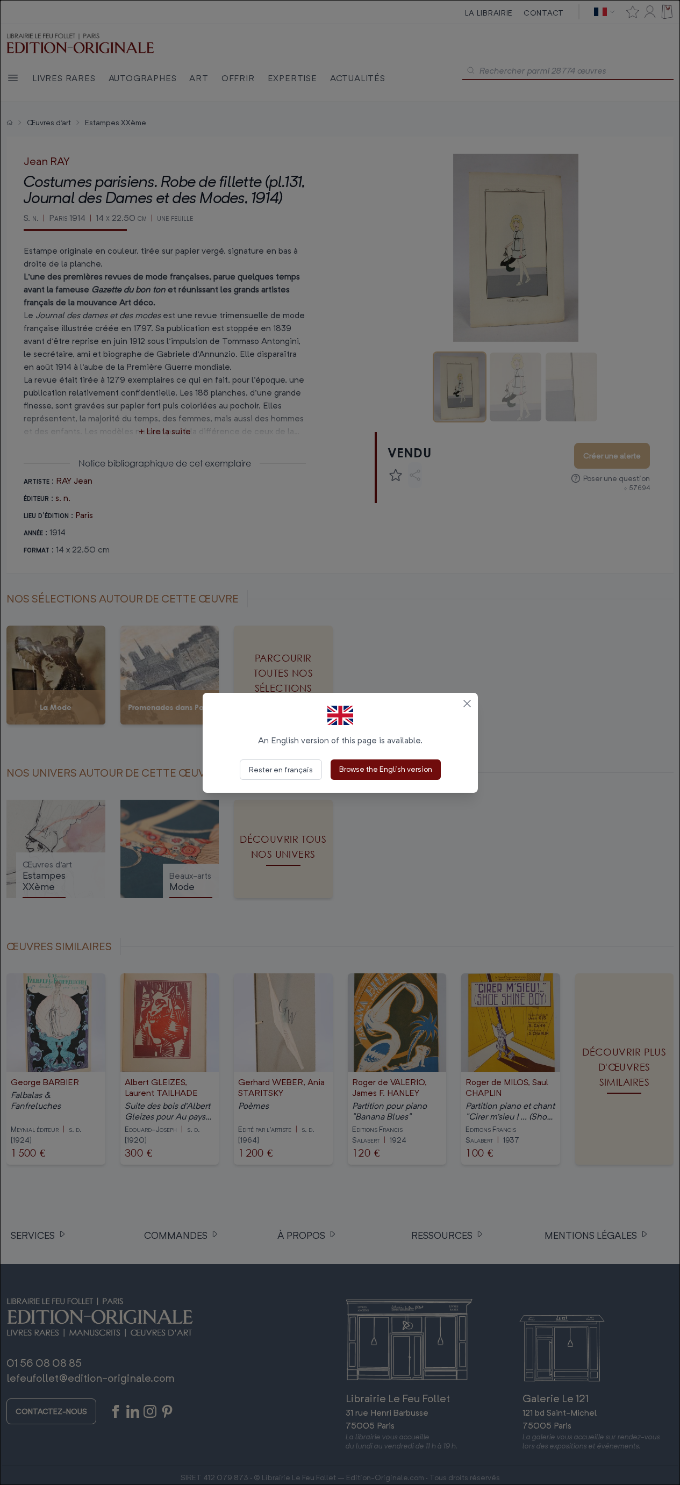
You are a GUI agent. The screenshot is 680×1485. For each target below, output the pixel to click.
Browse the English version (385, 768)
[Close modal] (467, 703)
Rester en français (281, 769)
